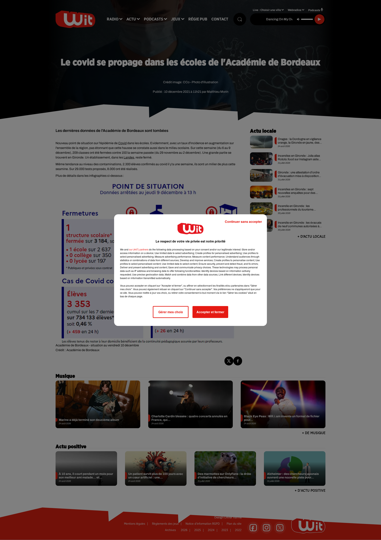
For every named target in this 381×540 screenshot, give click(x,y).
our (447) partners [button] (138, 249)
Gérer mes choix (170, 312)
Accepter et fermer (210, 312)
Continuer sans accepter (243, 221)
